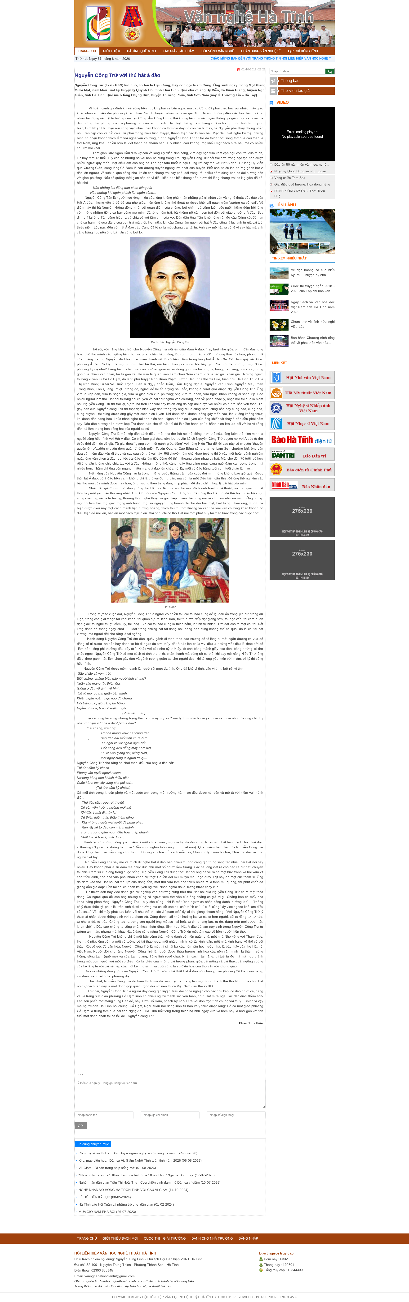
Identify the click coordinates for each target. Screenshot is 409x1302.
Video (282, 102)
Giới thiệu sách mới (120, 1238)
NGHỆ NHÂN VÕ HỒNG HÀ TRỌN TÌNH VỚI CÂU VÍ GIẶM (133, 1190)
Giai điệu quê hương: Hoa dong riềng (302, 184)
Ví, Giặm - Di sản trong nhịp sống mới (117, 1168)
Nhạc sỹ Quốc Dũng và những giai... (301, 171)
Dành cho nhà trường (212, 1238)
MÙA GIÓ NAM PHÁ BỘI (107, 1212)
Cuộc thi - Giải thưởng (165, 1238)
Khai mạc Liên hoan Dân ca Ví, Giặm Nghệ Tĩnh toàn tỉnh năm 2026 (140, 1160)
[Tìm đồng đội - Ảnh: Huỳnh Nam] (302, 233)
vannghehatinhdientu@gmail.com (109, 1276)
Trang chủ (87, 1238)
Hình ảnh (286, 205)
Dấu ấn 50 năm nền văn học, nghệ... (301, 164)
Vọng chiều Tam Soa (289, 178)
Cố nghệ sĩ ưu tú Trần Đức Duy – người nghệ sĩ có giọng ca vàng (138, 1153)
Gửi (80, 1126)
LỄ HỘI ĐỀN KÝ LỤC (105, 1197)
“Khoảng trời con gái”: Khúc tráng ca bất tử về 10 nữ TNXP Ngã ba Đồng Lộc (147, 1175)
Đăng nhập (248, 1238)
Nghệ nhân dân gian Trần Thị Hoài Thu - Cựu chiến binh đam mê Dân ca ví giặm (150, 1182)
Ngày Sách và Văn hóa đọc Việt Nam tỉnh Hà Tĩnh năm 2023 (313, 307)
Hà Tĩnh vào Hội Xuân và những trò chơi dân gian (126, 1204)
